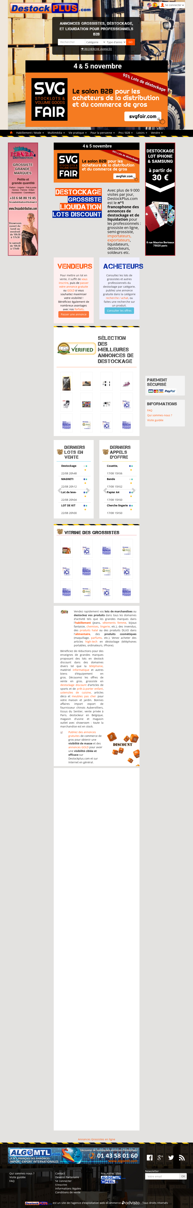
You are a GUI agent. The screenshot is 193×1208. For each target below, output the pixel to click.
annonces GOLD (78, 747)
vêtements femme (114, 622)
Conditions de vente (67, 1192)
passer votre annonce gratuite (74, 284)
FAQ (149, 410)
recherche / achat (117, 298)
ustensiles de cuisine (75, 692)
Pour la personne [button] (101, 132)
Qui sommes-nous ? (159, 415)
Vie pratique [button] (77, 132)
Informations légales (68, 1188)
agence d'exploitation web (88, 1203)
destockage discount (73, 685)
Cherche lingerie (117, 505)
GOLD (70, 290)
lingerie (105, 626)
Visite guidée (155, 420)
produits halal (89, 630)
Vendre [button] (156, 132)
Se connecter (63, 1181)
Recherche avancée (98, 49)
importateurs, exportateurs (119, 238)
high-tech (91, 641)
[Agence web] (131, 1203)
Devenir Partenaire (67, 1177)
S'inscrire (61, 1184)
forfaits (79, 309)
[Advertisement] (97, 949)
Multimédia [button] (55, 132)
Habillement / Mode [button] (29, 132)
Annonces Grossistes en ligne (96, 1139)
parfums (96, 638)
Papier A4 (113, 492)
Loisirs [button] (140, 132)
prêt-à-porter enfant (90, 688)
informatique (81, 670)
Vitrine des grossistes (91, 532)
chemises (92, 626)
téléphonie (96, 666)
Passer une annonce (74, 314)
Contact (60, 1173)
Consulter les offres (119, 310)
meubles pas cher (84, 696)
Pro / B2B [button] (125, 132)
